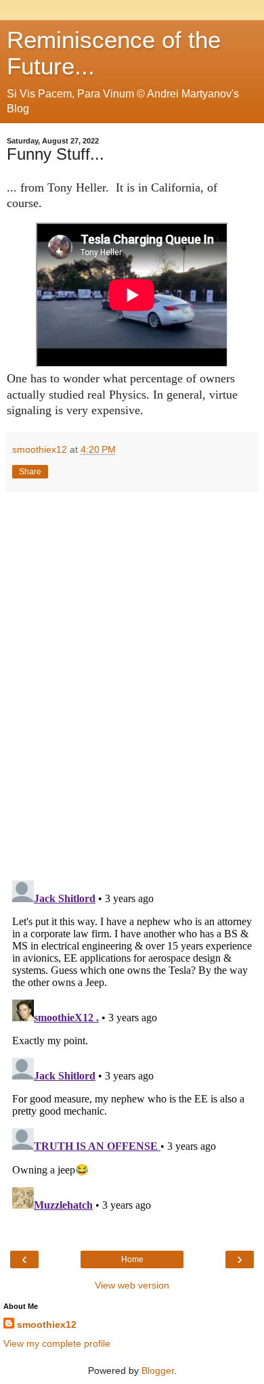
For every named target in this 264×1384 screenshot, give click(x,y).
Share (30, 471)
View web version (132, 1285)
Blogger (157, 1370)
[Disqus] (132, 681)
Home (132, 1259)
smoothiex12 (46, 1324)
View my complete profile (56, 1343)
